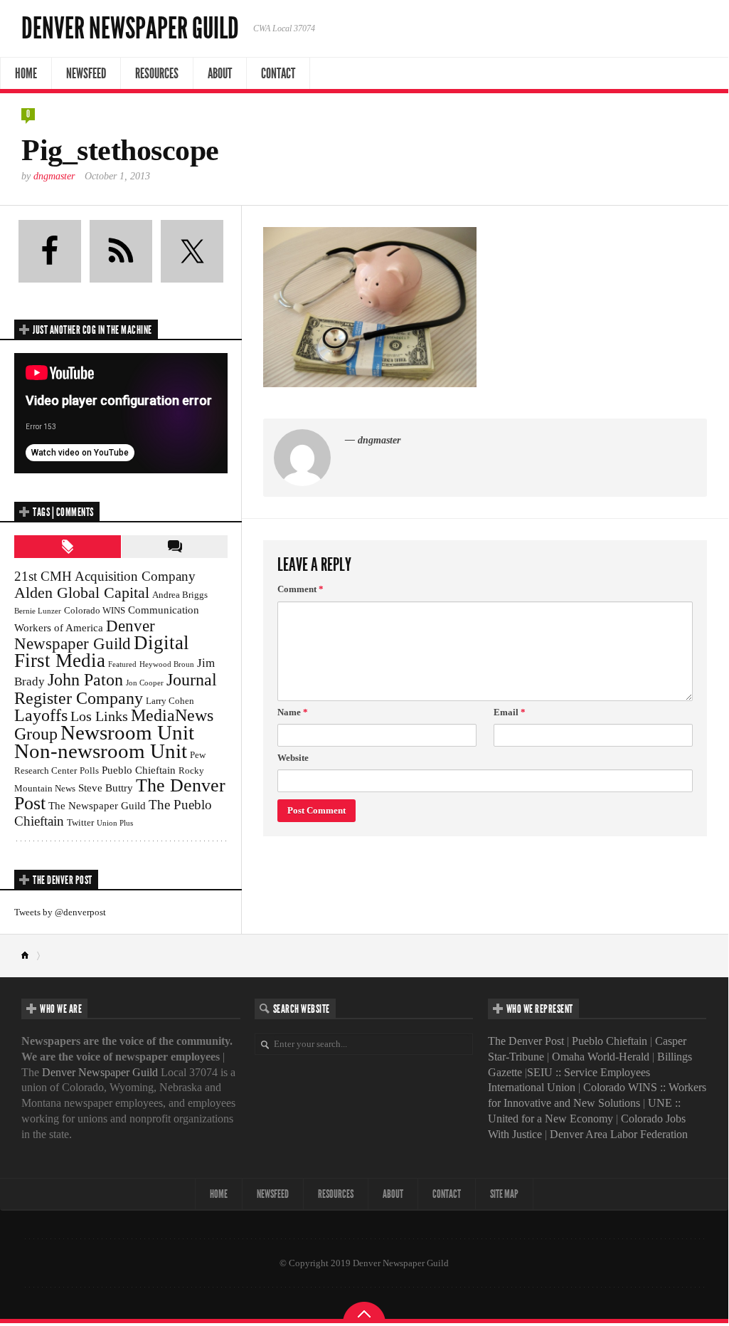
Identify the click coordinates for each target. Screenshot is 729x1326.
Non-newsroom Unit (100, 751)
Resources (157, 73)
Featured (122, 664)
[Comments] (174, 546)
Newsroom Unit (127, 732)
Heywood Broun (166, 664)
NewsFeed (86, 73)
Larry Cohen (170, 700)
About (220, 73)
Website (293, 757)
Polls (89, 770)
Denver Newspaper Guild (130, 28)
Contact (278, 73)
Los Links (99, 716)
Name (292, 712)
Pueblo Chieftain (139, 770)
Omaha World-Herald (600, 1057)
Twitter (80, 822)
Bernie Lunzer (37, 611)
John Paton (85, 679)
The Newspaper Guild (97, 805)
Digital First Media (101, 651)
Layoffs (41, 715)
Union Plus (115, 823)
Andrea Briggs (180, 594)
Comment (300, 589)
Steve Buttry (105, 788)
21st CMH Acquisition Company (105, 576)
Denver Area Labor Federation (619, 1134)
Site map (504, 1194)
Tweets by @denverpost (60, 912)
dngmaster (54, 176)
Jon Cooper (145, 683)
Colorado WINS (94, 610)
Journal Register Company (115, 688)
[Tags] (67, 546)
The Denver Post (526, 1041)
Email (510, 712)
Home (26, 73)
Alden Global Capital (81, 592)
